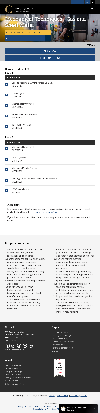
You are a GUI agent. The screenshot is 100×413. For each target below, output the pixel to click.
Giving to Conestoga (13, 371)
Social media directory (14, 349)
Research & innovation (14, 368)
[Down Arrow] (48, 38)
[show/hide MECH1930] (6, 180)
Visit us (55, 351)
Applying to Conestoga (61, 335)
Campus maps (11, 340)
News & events (11, 381)
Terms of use (62, 395)
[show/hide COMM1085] (6, 84)
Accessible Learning (60, 338)
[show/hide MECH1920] (6, 126)
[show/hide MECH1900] (6, 169)
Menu (92, 45)
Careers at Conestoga (14, 365)
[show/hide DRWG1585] (6, 105)
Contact (84, 395)
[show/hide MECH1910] (6, 116)
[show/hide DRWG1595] (6, 148)
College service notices (14, 384)
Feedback (74, 395)
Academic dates (58, 344)
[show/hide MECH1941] (6, 190)
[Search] (93, 2)
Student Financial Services (63, 341)
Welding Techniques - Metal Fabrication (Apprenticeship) (40, 406)
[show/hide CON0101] (6, 95)
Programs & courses (60, 332)
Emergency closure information (18, 377)
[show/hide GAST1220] (6, 159)
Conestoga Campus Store (46, 212)
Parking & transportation (62, 348)
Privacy (52, 395)
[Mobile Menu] (92, 9)
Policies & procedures (14, 374)
